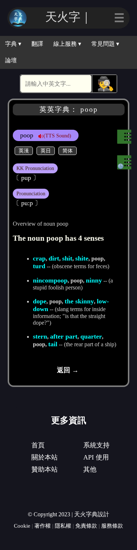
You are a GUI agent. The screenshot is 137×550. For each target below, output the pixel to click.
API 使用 (96, 457)
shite (81, 258)
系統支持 (96, 445)
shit (67, 258)
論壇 (11, 60)
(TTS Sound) (57, 136)
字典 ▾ (13, 44)
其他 (89, 469)
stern (40, 336)
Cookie (22, 526)
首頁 (38, 445)
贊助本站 (44, 469)
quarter (91, 336)
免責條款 (86, 526)
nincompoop (50, 280)
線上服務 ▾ (67, 44)
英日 (46, 151)
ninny (94, 280)
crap (39, 258)
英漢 (24, 151)
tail (52, 344)
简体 (67, 151)
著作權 (42, 526)
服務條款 (112, 526)
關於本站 (44, 457)
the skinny (79, 301)
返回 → (68, 370)
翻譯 (37, 44)
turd (39, 266)
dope (39, 301)
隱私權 (63, 526)
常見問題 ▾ (105, 44)
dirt (54, 258)
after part (63, 336)
